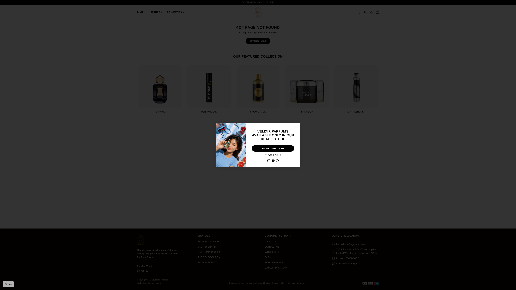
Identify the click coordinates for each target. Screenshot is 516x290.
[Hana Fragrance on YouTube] (273, 161)
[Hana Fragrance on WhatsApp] (277, 161)
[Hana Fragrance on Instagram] (268, 161)
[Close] (295, 127)
